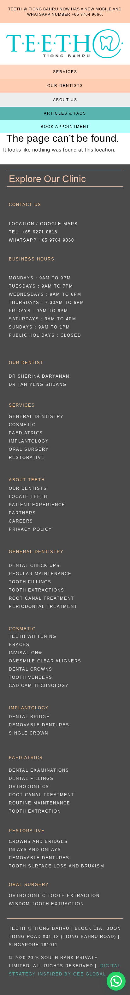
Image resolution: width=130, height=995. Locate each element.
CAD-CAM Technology (39, 685)
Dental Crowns (30, 669)
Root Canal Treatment (41, 598)
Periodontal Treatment (43, 606)
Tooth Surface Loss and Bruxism (56, 866)
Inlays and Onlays (35, 849)
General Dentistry (36, 416)
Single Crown (28, 733)
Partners (22, 513)
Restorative (27, 457)
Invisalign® (25, 652)
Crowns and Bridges (38, 841)
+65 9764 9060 (87, 14)
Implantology (29, 441)
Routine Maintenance (39, 803)
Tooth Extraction (35, 811)
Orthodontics (29, 786)
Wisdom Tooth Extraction (46, 903)
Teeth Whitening (32, 636)
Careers (21, 521)
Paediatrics (26, 433)
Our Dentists (65, 85)
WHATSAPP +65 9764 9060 (41, 240)
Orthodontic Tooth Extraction (54, 895)
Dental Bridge (29, 716)
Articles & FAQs (65, 113)
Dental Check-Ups (34, 565)
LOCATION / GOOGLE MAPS (43, 223)
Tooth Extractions (36, 590)
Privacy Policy (30, 529)
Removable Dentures (39, 725)
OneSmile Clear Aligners (45, 661)
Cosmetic (22, 424)
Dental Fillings (31, 778)
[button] (116, 981)
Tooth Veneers (30, 677)
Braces (19, 644)
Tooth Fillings (30, 582)
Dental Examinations (39, 770)
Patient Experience (37, 504)
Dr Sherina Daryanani (40, 376)
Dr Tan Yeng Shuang (38, 384)
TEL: (33, 232)
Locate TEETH (28, 496)
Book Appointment (65, 126)
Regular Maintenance (40, 573)
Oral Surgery (29, 449)
